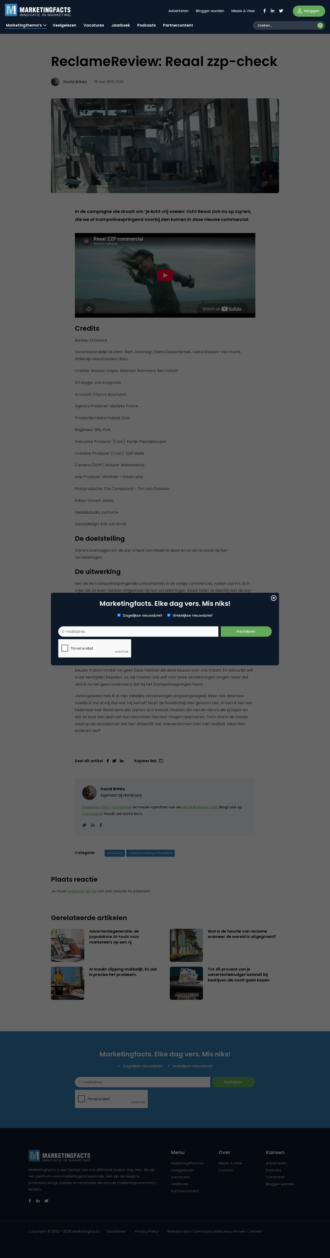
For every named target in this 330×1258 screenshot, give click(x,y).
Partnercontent (178, 25)
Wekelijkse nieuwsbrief (193, 615)
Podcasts (146, 25)
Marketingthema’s (24, 25)
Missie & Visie (243, 10)
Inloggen (311, 10)
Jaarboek (120, 25)
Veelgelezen (64, 25)
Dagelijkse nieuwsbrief (142, 615)
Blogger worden (210, 10)
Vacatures (94, 25)
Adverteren (178, 10)
